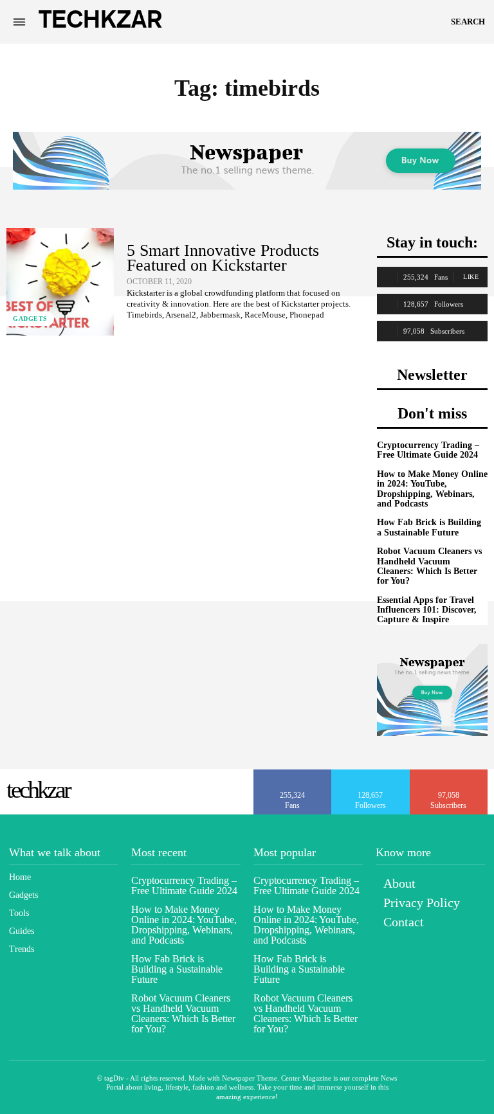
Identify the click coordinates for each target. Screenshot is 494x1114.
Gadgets (30, 318)
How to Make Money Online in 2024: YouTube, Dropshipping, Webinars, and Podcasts (432, 488)
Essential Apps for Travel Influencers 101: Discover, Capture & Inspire (427, 610)
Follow (371, 774)
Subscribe (449, 774)
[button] (468, 22)
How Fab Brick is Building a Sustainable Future (429, 527)
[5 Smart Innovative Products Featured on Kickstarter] (60, 282)
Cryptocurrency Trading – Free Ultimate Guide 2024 (428, 450)
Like (471, 276)
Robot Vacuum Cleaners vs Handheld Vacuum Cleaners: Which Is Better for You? (429, 566)
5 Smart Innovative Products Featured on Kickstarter (223, 257)
